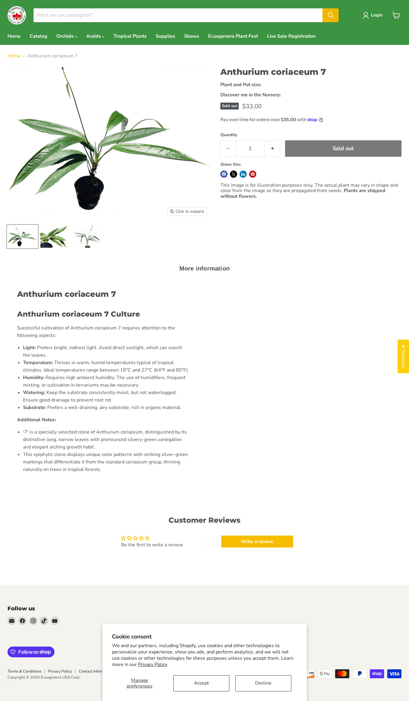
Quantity (228, 135)
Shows (191, 36)
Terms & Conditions (24, 671)
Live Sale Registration (291, 36)
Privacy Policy (152, 664)
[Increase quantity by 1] (272, 148)
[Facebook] (22, 621)
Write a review (257, 541)
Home (14, 36)
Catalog (38, 36)
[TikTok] (44, 621)
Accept (201, 683)
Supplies (165, 36)
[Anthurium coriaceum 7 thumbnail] (22, 236)
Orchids (65, 36)
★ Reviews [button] (403, 356)
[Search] (330, 15)
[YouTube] (55, 621)
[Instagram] (33, 621)
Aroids (94, 36)
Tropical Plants (130, 36)
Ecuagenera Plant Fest (233, 36)
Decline (263, 683)
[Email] (11, 621)
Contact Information (96, 671)
